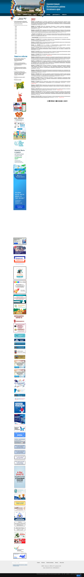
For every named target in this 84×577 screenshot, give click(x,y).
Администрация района (18, 23)
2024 (16, 29)
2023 (16, 30)
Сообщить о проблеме (20, 207)
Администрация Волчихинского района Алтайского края (56, 6)
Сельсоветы (41, 14)
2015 (16, 42)
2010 (16, 50)
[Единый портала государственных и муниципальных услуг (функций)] (19, 400)
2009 (16, 51)
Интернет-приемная (50, 562)
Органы (48, 14)
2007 (16, 53)
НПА (35, 14)
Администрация (27, 14)
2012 (16, 47)
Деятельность (56, 14)
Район (19, 14)
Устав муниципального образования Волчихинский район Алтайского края (21, 22)
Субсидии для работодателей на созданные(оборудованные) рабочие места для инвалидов (20, 64)
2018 (16, 38)
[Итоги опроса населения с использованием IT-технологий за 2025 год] (19, 448)
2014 (16, 44)
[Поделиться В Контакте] (61, 101)
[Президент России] (19, 344)
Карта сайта (62, 562)
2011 (16, 48)
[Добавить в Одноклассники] (58, 101)
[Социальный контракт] (19, 337)
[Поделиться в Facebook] (49, 101)
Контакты (43, 562)
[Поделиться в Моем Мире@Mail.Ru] (56, 101)
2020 (16, 35)
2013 (16, 45)
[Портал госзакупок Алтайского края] (19, 396)
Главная (38, 562)
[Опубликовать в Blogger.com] (48, 101)
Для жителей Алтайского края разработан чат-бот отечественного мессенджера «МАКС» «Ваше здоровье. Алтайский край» (20, 73)
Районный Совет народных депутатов (20, 25)
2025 (16, 27)
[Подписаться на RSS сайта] (66, 101)
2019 (16, 36)
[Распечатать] (65, 101)
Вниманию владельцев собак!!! (19, 77)
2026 (16, 26)
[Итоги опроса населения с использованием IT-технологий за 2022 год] (19, 464)
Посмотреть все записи (17, 79)
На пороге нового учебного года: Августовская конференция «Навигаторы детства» (20, 59)
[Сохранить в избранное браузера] (63, 101)
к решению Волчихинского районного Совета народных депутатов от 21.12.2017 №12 (50, 37)
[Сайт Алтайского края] (19, 348)
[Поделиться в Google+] (53, 101)
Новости (64, 14)
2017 (16, 39)
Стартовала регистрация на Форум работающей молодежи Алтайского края (20, 68)
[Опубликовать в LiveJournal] (54, 101)
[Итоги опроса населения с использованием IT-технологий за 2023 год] (19, 459)
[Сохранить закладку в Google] (51, 101)
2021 (16, 33)
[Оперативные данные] (18, 322)
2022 (16, 32)
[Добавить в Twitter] (60, 101)
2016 (16, 41)
